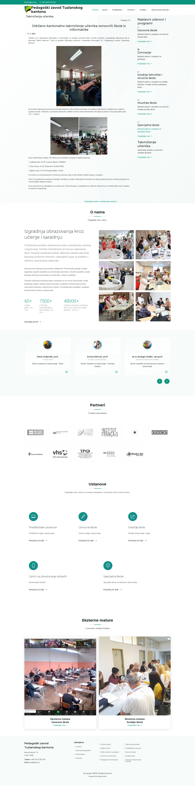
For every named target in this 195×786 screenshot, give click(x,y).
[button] (159, 381)
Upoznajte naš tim (31, 322)
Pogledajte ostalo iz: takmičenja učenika (100, 201)
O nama (78, 746)
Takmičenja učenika (132, 744)
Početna (95, 10)
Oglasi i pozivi (105, 748)
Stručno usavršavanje (108, 756)
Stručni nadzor (106, 744)
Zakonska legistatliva (83, 750)
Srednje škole (130, 756)
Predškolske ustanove (133, 748)
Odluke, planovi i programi (110, 752)
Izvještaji (79, 758)
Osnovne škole (130, 752)
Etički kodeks (80, 754)
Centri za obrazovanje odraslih (133, 760)
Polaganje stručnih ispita (109, 760)
